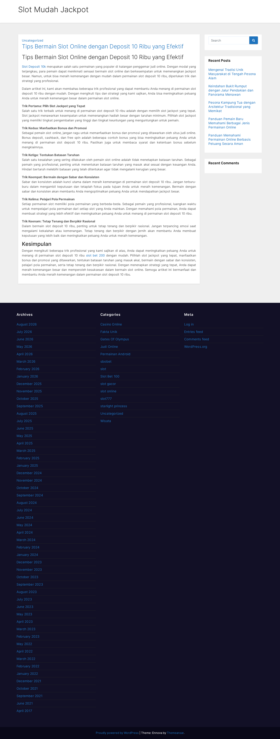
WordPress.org (195, 347)
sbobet (105, 361)
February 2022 (28, 666)
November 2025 (29, 391)
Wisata (105, 421)
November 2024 (29, 480)
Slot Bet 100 (109, 376)
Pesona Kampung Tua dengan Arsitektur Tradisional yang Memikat (231, 107)
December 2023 (29, 562)
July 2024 (24, 510)
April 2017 (24, 711)
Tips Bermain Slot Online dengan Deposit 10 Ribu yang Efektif (103, 46)
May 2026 (24, 347)
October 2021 (27, 688)
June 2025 (25, 428)
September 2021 (29, 696)
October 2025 (27, 399)
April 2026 (25, 354)
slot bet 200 (95, 255)
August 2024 (27, 503)
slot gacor (108, 384)
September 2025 (30, 406)
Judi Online (109, 347)
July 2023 (24, 599)
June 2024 (25, 517)
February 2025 (28, 458)
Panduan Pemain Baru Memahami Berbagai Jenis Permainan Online (229, 123)
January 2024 (27, 555)
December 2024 (29, 473)
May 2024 (24, 525)
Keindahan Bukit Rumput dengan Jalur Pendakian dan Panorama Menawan (230, 90)
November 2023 (29, 569)
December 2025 (29, 384)
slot (103, 369)
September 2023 (30, 584)
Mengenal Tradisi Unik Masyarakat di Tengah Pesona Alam (232, 74)
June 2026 (25, 339)
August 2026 (27, 324)
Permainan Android (115, 354)
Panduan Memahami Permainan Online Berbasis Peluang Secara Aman (229, 139)
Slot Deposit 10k (34, 66)
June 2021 (25, 703)
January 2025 (27, 465)
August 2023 (27, 592)
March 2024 (26, 540)
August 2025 (27, 413)
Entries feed (193, 332)
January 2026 (27, 376)
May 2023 (24, 614)
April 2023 (25, 622)
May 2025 (24, 436)
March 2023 (26, 629)
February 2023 (28, 636)
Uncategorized (32, 40)
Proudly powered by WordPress (117, 733)
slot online (108, 391)
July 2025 (24, 421)
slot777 (106, 399)
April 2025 (25, 443)
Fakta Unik (108, 332)
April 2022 (25, 651)
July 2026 (24, 332)
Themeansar (175, 733)
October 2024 (27, 488)
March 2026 (26, 361)
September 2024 (30, 495)
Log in (189, 324)
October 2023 (27, 577)
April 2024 (25, 532)
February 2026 (28, 369)
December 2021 (29, 681)
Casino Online (111, 324)
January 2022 (27, 674)
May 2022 (24, 644)
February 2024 (28, 547)
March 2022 (26, 659)
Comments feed (196, 339)
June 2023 (25, 607)
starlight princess (113, 406)
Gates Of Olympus (114, 339)
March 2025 (26, 451)
